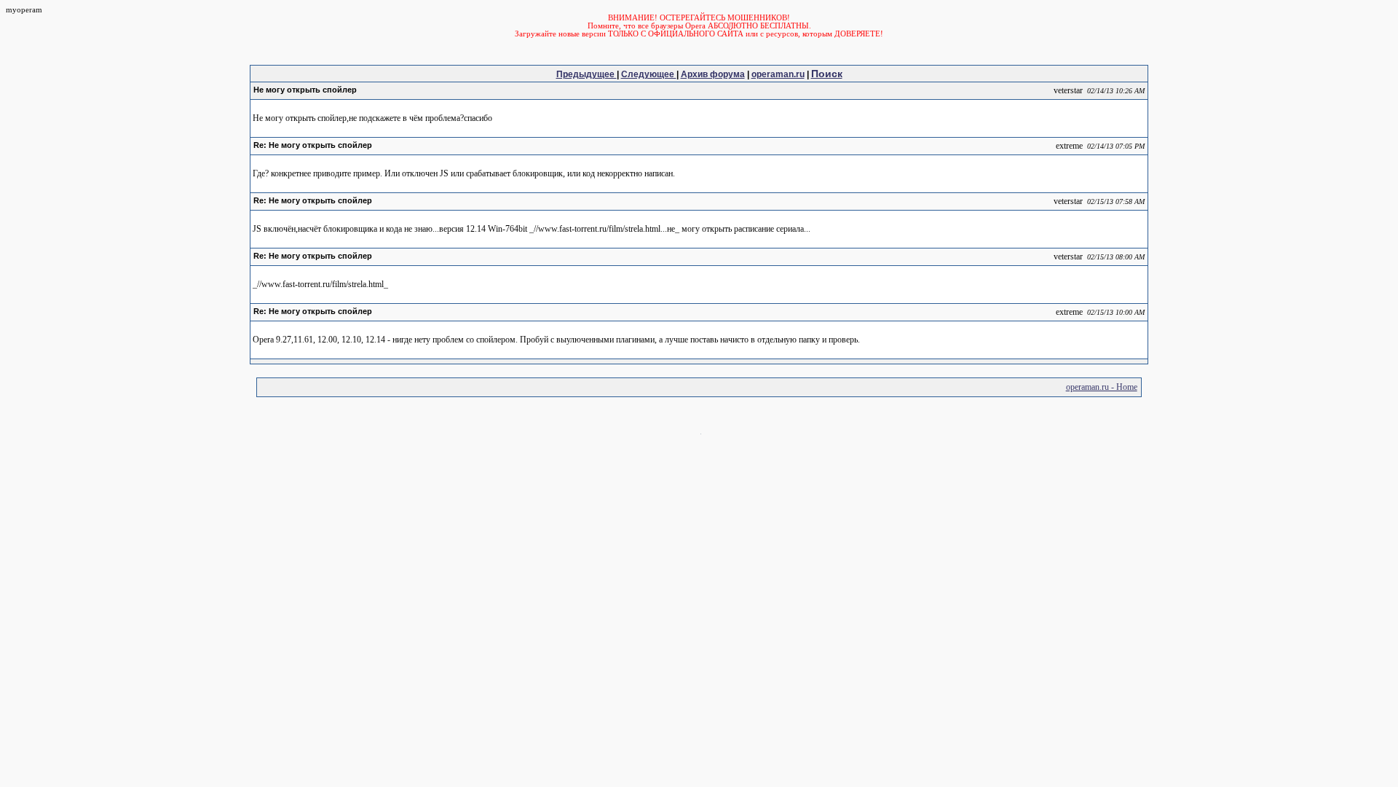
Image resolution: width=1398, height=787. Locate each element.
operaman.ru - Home (1101, 387)
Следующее (648, 74)
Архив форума (713, 74)
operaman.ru (778, 74)
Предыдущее (586, 74)
